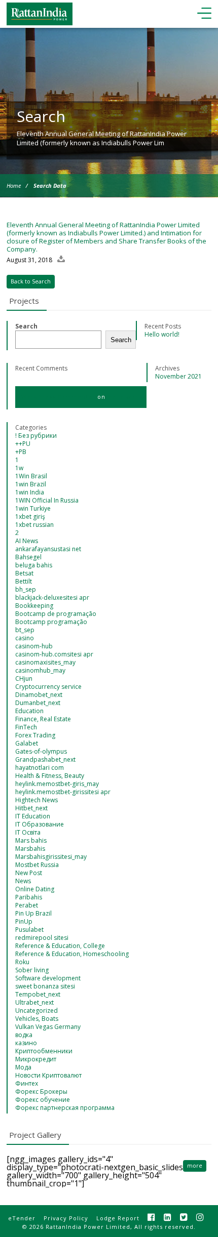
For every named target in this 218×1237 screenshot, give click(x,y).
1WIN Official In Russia (47, 500)
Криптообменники (43, 1051)
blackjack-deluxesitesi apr (52, 597)
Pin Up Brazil (33, 913)
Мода (23, 1067)
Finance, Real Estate (43, 719)
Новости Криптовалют (48, 1075)
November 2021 (178, 376)
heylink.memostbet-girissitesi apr (63, 792)
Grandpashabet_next (45, 759)
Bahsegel (28, 557)
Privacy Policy (66, 1218)
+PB (20, 451)
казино (26, 1043)
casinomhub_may (40, 670)
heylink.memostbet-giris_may (57, 783)
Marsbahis (30, 848)
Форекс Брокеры (41, 1091)
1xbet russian (34, 524)
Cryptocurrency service (48, 686)
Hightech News (36, 800)
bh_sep (25, 589)
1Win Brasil (31, 476)
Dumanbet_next (37, 702)
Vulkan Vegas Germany (48, 1026)
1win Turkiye (33, 508)
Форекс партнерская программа (65, 1107)
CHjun (23, 678)
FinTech (26, 727)
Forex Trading (35, 735)
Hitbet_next (31, 808)
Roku (22, 962)
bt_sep (24, 630)
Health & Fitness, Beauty (49, 775)
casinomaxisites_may (45, 662)
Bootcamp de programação (55, 613)
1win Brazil (30, 484)
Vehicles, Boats (36, 1018)
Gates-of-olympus (41, 751)
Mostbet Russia (37, 864)
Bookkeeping (34, 605)
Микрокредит (35, 1059)
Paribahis (28, 897)
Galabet (26, 743)
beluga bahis (33, 565)
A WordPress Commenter (55, 396)
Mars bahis (31, 840)
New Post (28, 873)
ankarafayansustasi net (48, 549)
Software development (48, 978)
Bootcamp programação (51, 621)
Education (29, 711)
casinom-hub (34, 646)
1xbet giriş (30, 516)
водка (23, 1034)
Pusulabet (29, 929)
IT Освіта (28, 832)
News (23, 881)
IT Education (32, 816)
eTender (21, 1218)
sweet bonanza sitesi (45, 986)
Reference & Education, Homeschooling (72, 954)
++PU (22, 443)
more (194, 1165)
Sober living (32, 970)
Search (26, 326)
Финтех (26, 1083)
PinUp (23, 921)
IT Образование (39, 824)
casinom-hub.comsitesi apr (54, 654)
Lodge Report (117, 1218)
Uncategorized (36, 1010)
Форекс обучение (42, 1099)
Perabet (26, 905)
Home (14, 185)
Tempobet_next (37, 994)
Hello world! (161, 334)
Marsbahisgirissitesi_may (51, 856)
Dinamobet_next (38, 694)
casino (24, 638)
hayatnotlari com (39, 767)
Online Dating (34, 889)
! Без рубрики (36, 435)
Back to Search (31, 281)
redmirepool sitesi (41, 937)
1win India (29, 492)
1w (19, 468)
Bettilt (23, 581)
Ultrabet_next (34, 1002)
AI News (26, 541)
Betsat (24, 573)
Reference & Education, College (60, 945)
